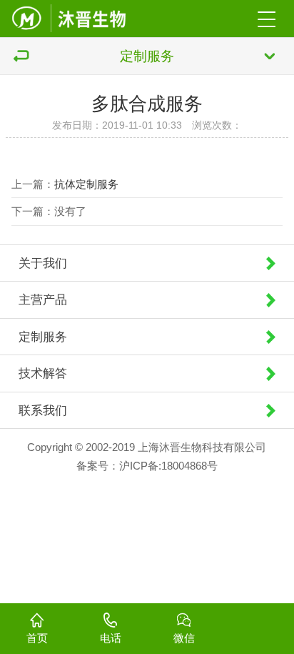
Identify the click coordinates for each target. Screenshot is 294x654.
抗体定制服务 (86, 184)
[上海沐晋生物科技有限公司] (68, 18)
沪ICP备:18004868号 (168, 466)
